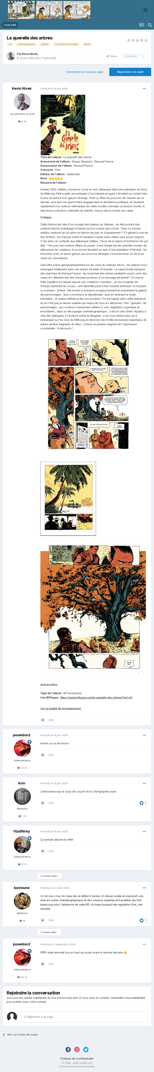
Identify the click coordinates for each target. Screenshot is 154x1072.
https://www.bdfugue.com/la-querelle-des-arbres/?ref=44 (96, 697)
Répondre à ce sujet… (41, 1016)
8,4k (23, 121)
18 (23, 920)
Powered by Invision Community (77, 1066)
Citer (51, 719)
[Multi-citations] (42, 720)
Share (113, 56)
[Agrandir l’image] (62, 124)
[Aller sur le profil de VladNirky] (22, 844)
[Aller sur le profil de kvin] (22, 796)
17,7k (23, 864)
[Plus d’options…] (144, 88)
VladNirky (21, 831)
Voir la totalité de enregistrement (60, 708)
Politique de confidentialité (77, 1058)
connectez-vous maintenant (127, 997)
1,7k (23, 816)
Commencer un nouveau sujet (84, 71)
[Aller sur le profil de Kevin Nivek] (11, 56)
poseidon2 (21, 735)
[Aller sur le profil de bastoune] (22, 901)
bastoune (21, 888)
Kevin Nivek (30, 53)
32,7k (23, 767)
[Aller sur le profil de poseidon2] (22, 748)
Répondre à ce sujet (130, 71)
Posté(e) (54, 88)
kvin (21, 783)
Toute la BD (49, 58)
